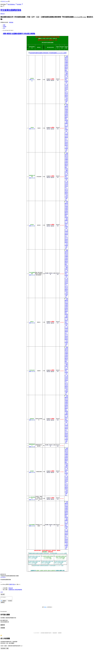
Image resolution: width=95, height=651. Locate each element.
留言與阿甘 (45, 551)
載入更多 (2, 594)
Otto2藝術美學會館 (32, 498)
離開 (7, 648)
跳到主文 (3, 13)
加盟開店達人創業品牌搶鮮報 (15, 589)
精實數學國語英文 (32, 445)
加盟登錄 (37, 570)
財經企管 (11, 588)
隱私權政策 (55, 632)
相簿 (4, 25)
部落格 (4, 26)
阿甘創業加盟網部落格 (11, 10)
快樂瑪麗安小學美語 (32, 176)
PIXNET (37, 632)
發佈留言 (2, 602)
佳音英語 (32, 79)
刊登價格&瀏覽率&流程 (59, 570)
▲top (2, 591)
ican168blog (3, 577)
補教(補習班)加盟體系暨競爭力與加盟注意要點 (19, 33)
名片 (4, 28)
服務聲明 (59, 632)
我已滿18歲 (3, 648)
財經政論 (11, 22)
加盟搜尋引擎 (33, 570)
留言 (14, 584)
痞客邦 (10, 584)
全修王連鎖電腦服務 (32, 273)
